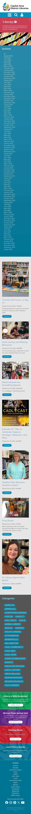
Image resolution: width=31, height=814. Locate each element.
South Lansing (13, 632)
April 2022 (7, 162)
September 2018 (9, 247)
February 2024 (9, 117)
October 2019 (8, 223)
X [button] (29, 19)
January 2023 (8, 143)
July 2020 (7, 204)
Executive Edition (14, 666)
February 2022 (9, 166)
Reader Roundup (14, 681)
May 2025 (7, 86)
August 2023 (8, 129)
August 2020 (8, 202)
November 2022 (9, 147)
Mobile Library (12, 624)
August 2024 (8, 105)
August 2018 (8, 249)
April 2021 (7, 186)
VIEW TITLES (15, 739)
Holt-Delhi (10, 620)
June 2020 (7, 206)
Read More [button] (7, 316)
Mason (8, 628)
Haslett (20, 616)
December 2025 (9, 72)
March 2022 (8, 164)
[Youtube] (22, 801)
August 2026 (8, 56)
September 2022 (9, 152)
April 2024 (7, 113)
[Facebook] (6, 801)
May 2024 (7, 111)
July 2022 (7, 156)
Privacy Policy (20, 809)
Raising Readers (13, 677)
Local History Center (15, 780)
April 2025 (7, 88)
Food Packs (8, 520)
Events (9, 662)
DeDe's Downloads (15, 658)
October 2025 (8, 76)
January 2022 (8, 168)
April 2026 (7, 64)
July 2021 (7, 180)
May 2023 (7, 135)
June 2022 (7, 158)
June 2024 (7, 109)
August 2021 (8, 178)
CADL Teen (10, 654)
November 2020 (9, 196)
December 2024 (9, 97)
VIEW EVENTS (15, 756)
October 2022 (8, 149)
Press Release (12, 674)
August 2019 (8, 227)
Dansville (10, 609)
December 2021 (9, 170)
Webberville (11, 639)
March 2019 (8, 237)
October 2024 (8, 101)
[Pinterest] (14, 801)
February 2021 (9, 190)
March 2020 (8, 213)
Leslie (22, 620)
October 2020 (8, 198)
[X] (18, 801)
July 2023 (7, 131)
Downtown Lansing (15, 612)
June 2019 (7, 231)
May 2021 (7, 184)
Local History (12, 670)
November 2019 (9, 221)
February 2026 (9, 68)
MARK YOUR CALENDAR (15, 705)
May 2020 (7, 209)
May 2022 (7, 160)
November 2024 (9, 99)
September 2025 (9, 78)
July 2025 (7, 82)
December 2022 (9, 145)
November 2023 (9, 123)
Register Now (15, 722)
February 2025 (9, 92)
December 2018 (9, 243)
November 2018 (9, 245)
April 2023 (7, 137)
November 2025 (9, 74)
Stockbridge (12, 635)
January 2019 (8, 241)
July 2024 (7, 107)
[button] (16, 15)
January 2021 (8, 192)
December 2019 (9, 219)
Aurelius (9, 605)
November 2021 (9, 172)
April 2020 (7, 211)
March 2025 (8, 90)
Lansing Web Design (10, 809)
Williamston (11, 643)
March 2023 (8, 139)
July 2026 (7, 58)
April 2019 (7, 235)
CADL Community (14, 647)
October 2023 (8, 125)
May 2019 (7, 233)
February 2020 (9, 215)
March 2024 (8, 115)
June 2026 (7, 60)
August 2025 (8, 80)
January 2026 (8, 70)
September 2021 (9, 176)
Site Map (15, 810)
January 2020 (8, 217)
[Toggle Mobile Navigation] (10, 15)
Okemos (19, 628)
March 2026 (8, 66)
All (5, 54)
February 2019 (9, 239)
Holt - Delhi (15, 776)
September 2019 (9, 225)
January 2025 (8, 95)
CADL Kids (10, 651)
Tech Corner (12, 685)
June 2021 (7, 182)
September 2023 (9, 127)
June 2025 (7, 84)
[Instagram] (10, 801)
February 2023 (9, 141)
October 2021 (8, 174)
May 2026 (7, 62)
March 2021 (8, 188)
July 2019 (7, 229)
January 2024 (8, 119)
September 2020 (9, 200)
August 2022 (8, 154)
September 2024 (9, 103)
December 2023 (9, 121)
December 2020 (9, 194)
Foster (8, 616)
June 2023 (7, 133)
